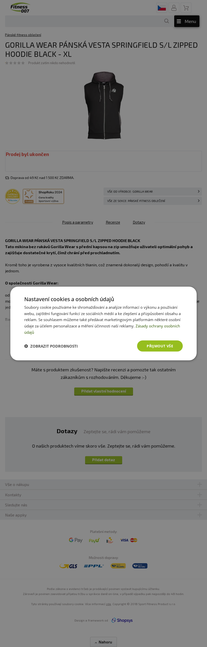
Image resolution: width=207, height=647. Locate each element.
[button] (51, 346)
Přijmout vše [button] (160, 345)
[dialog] (103, 323)
